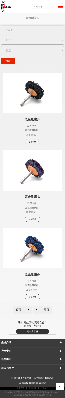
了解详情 (32, 142)
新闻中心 (6, 359)
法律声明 (21, 388)
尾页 (46, 309)
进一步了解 (32, 331)
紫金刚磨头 (32, 196)
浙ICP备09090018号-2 (41, 395)
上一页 (28, 310)
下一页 (37, 310)
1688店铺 (33, 383)
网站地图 (32, 388)
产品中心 (6, 350)
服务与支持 (7, 367)
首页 (18, 309)
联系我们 (44, 388)
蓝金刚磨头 (32, 274)
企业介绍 (6, 342)
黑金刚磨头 (32, 119)
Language (38, 6)
